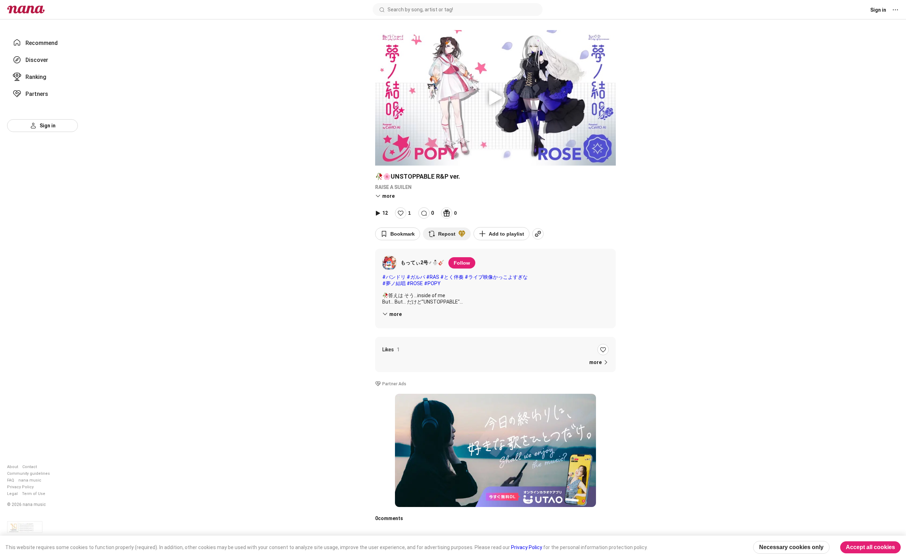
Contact (29, 467)
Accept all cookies (870, 547)
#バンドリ (394, 277)
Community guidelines (28, 473)
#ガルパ (416, 277)
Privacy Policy (20, 487)
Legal (12, 493)
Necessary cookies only (791, 547)
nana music (29, 480)
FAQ (10, 480)
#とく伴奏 (452, 277)
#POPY (432, 283)
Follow (462, 263)
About (12, 467)
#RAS (432, 277)
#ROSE (415, 283)
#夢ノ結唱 (394, 283)
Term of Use (33, 493)
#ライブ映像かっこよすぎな (496, 277)
